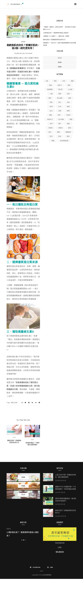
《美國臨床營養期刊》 (17, 68)
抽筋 (59, 94)
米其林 (68, 115)
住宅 (63, 81)
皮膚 (59, 111)
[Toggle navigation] (74, 4)
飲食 (15, 403)
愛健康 (23, 42)
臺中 (59, 124)
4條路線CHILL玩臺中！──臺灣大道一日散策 (56, 36)
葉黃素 (50, 128)
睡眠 (50, 115)
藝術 (69, 128)
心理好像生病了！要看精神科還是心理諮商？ (56, 33)
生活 (59, 107)
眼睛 (68, 111)
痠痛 (68, 107)
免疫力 (60, 85)
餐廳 (53, 141)
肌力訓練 (61, 119)
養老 (68, 136)
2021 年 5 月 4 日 (60, 504)
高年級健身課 (64, 141)
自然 (51, 124)
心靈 (51, 94)
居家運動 (50, 89)
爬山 (59, 102)
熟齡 (51, 102)
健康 (72, 81)
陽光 (51, 136)
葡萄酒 (60, 128)
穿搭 (59, 115)
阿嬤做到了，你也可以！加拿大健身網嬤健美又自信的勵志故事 (59, 44)
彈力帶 (60, 89)
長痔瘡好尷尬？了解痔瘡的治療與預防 (32, 444)
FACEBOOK (59, 543)
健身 (50, 85)
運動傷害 (68, 132)
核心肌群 (59, 98)
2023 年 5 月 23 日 (60, 516)
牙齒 (68, 102)
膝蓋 (71, 119)
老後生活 (50, 119)
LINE (60, 547)
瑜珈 (51, 107)
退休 (49, 132)
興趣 (68, 124)
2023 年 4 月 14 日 (60, 481)
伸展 (55, 81)
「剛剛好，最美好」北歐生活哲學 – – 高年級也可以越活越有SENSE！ (59, 28)
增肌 (12, 403)
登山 (51, 111)
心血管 (70, 89)
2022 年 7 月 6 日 (60, 492)
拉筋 (68, 94)
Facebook (36, 567)
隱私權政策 (60, 552)
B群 (47, 81)
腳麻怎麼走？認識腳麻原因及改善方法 (14, 441)
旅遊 (49, 98)
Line (51, 567)
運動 (58, 132)
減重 (69, 98)
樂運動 (60, 67)
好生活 (60, 58)
